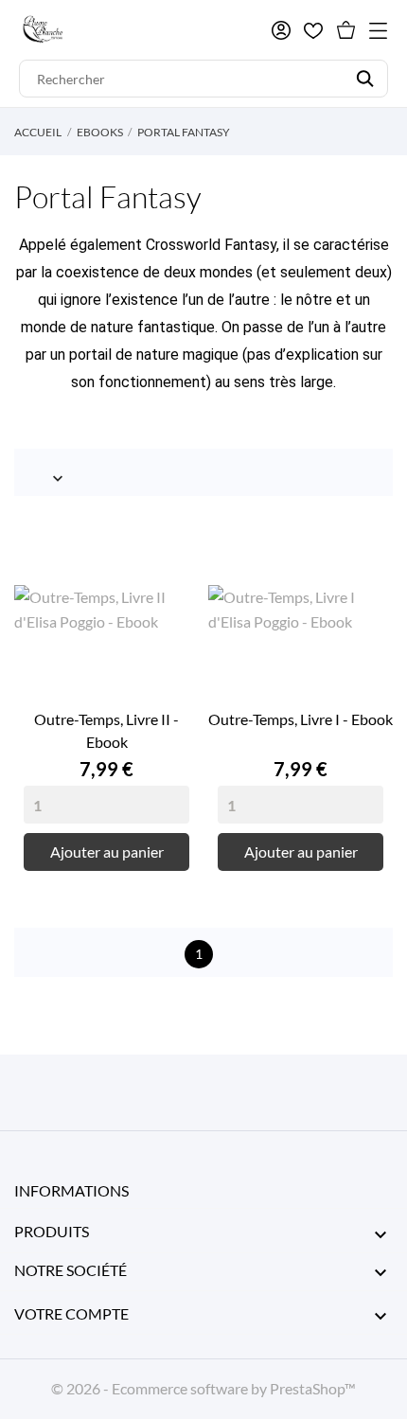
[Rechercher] (365, 79)
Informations (71, 1190)
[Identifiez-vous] (281, 30)
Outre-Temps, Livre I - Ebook (300, 719)
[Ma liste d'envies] (313, 31)
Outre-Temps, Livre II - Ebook (106, 730)
